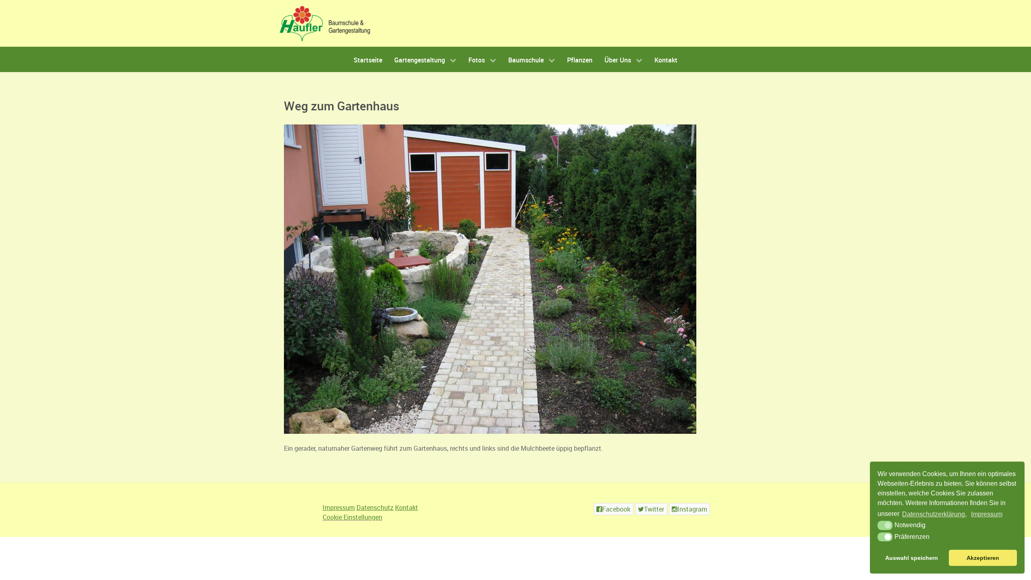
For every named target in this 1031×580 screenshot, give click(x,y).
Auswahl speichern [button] (911, 558)
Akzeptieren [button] (983, 558)
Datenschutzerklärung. (934, 514)
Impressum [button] (986, 514)
